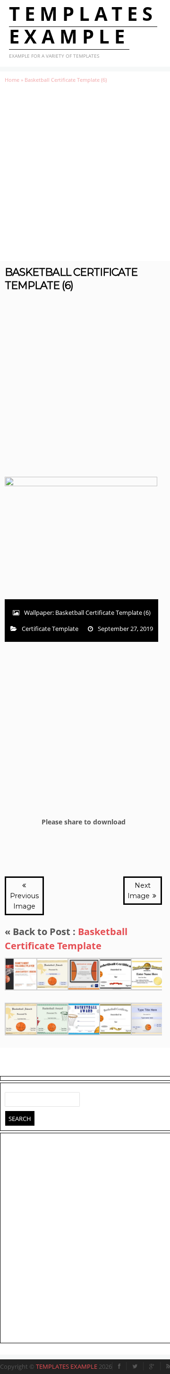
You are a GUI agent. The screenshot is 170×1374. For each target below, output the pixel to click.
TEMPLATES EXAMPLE (83, 24)
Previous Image (24, 901)
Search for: (12, 1097)
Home (12, 79)
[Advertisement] (85, 172)
